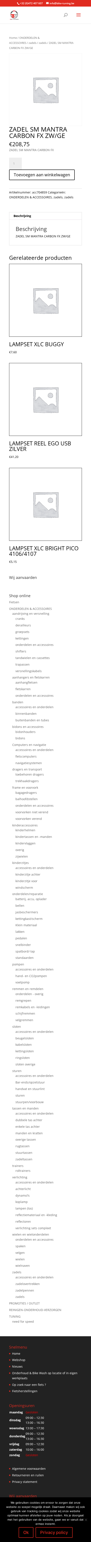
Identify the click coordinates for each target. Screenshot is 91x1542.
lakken (20, 932)
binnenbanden (26, 714)
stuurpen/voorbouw (29, 1102)
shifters (20, 651)
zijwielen (21, 856)
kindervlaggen (25, 843)
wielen (20, 1259)
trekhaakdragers (27, 781)
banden (17, 702)
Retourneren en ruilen (28, 1475)
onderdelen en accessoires (34, 645)
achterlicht (23, 1189)
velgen (20, 1253)
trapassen (22, 664)
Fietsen (14, 602)
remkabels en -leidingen (32, 1007)
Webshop (18, 1360)
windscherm (24, 888)
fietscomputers (26, 756)
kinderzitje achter (27, 874)
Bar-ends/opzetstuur (30, 1082)
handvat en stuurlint (30, 1089)
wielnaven (22, 1266)
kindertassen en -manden (33, 837)
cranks (20, 619)
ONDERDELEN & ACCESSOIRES (30, 197)
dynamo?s (22, 1195)
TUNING (15, 1316)
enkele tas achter (27, 1127)
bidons (20, 738)
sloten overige (25, 1064)
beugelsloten (24, 1038)
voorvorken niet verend (31, 812)
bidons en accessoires (28, 727)
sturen (17, 1071)
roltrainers (22, 1171)
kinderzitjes (20, 863)
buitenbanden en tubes (32, 720)
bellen (19, 906)
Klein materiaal (26, 925)
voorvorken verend (28, 819)
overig (19, 850)
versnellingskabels (28, 671)
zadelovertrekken (27, 1284)
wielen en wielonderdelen (30, 1234)
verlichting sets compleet (33, 1228)
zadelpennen (24, 1290)
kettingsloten (24, 1051)
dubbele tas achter (28, 1120)
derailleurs (23, 625)
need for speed (23, 1322)
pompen (18, 964)
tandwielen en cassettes (32, 658)
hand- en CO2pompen (31, 976)
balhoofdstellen (26, 799)
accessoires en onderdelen (34, 707)
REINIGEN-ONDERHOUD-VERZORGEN (35, 1310)
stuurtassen (23, 1153)
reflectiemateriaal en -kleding (36, 1215)
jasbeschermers (26, 912)
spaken (20, 1246)
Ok (26, 1532)
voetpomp (22, 982)
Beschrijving (22, 216)
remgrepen (23, 1000)
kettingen (22, 638)
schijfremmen (25, 1013)
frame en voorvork (25, 788)
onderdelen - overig (29, 994)
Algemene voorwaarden (29, 1469)
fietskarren (23, 689)
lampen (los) (24, 1208)
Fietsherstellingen (24, 1391)
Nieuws (17, 1366)
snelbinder (23, 945)
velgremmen (24, 1020)
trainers (17, 1166)
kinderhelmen (25, 830)
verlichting (19, 1177)
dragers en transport (27, 769)
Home (13, 38)
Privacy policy (54, 1532)
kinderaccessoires (25, 825)
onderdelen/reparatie (27, 894)
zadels (32, 43)
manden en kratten (29, 1133)
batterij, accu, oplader (31, 899)
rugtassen (22, 1146)
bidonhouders (25, 732)
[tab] (45, 216)
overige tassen (25, 1139)
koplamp (21, 1202)
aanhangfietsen (26, 682)
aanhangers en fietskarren (31, 677)
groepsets (22, 632)
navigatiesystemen (28, 763)
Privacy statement (24, 1482)
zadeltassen (23, 1159)
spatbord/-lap (25, 951)
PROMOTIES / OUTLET (24, 1303)
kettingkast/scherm (29, 919)
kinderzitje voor (26, 881)
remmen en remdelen (27, 989)
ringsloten (22, 1058)
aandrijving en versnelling (30, 614)
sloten (16, 1027)
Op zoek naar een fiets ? (29, 1385)
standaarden (24, 958)
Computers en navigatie (29, 745)
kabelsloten (23, 1045)
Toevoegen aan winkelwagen (42, 175)
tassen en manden (25, 1108)
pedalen (21, 938)
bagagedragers (26, 793)
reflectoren (23, 1221)
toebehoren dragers (29, 774)
